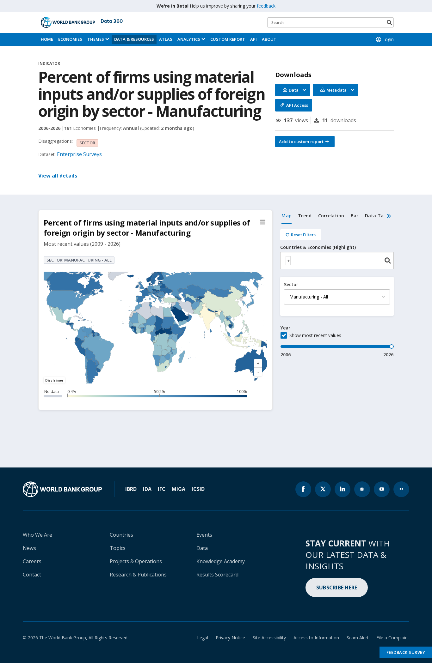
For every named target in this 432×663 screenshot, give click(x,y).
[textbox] (288, 260)
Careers (32, 561)
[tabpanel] (337, 291)
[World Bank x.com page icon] (323, 489)
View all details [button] (57, 175)
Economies (70, 39)
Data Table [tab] (378, 216)
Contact (32, 574)
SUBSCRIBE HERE (336, 587)
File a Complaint (392, 638)
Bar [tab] (355, 216)
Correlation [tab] (331, 216)
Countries (121, 534)
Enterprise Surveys (79, 154)
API (253, 39)
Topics (118, 548)
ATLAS (165, 39)
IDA (147, 488)
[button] (305, 141)
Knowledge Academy (220, 561)
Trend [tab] (305, 216)
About (269, 39)
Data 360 (112, 21)
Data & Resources (134, 39)
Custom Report (227, 39)
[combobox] (337, 260)
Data (202, 548)
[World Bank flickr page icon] (401, 489)
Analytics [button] (188, 39)
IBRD (131, 488)
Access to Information (316, 638)
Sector (291, 284)
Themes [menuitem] (95, 39)
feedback (266, 6)
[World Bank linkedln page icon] (342, 489)
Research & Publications (138, 574)
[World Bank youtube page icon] (382, 489)
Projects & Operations (136, 561)
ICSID (198, 488)
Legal (202, 638)
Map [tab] (286, 216)
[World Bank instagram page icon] (362, 489)
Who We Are (37, 534)
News (29, 548)
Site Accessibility (269, 638)
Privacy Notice (230, 638)
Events (204, 534)
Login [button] (388, 39)
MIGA (178, 488)
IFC (161, 488)
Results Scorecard (217, 574)
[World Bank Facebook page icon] (303, 489)
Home (47, 39)
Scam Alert (358, 638)
